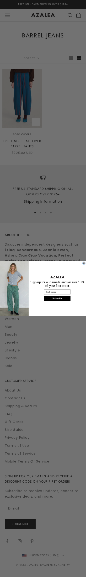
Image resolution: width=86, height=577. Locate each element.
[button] (57, 277)
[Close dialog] (84, 263)
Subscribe (57, 298)
